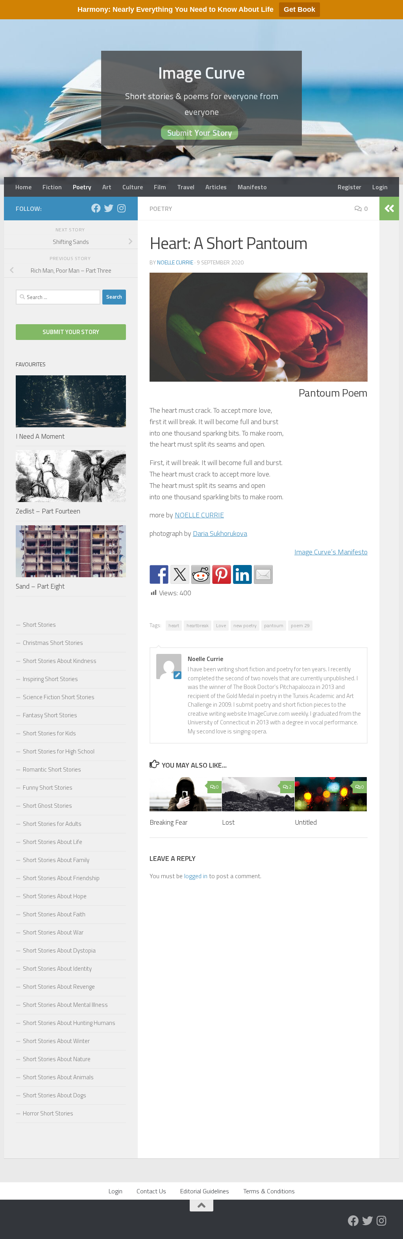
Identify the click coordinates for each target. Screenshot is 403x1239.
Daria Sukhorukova (220, 533)
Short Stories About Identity (57, 968)
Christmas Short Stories (53, 642)
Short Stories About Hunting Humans (69, 1022)
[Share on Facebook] (159, 574)
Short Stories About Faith (54, 914)
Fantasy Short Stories (50, 715)
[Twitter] (108, 208)
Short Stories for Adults (52, 823)
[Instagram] (121, 208)
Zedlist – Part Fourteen (48, 511)
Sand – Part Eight (40, 586)
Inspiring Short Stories (50, 678)
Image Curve (201, 72)
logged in (195, 876)
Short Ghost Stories (47, 805)
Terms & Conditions (269, 1191)
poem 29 (300, 625)
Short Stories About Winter (56, 1040)
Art (106, 187)
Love (221, 625)
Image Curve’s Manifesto (331, 552)
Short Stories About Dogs (54, 1095)
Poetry (82, 187)
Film (160, 187)
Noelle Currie (175, 262)
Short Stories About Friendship (61, 878)
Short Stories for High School (58, 751)
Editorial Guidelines (204, 1191)
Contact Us (151, 1191)
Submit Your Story (199, 132)
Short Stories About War (53, 932)
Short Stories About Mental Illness (65, 1004)
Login (380, 187)
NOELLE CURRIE (199, 515)
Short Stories (39, 624)
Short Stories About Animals (58, 1077)
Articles (216, 187)
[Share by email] (263, 574)
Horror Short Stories (48, 1113)
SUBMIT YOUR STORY (71, 331)
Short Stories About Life (52, 841)
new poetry (245, 625)
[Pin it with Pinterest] (221, 574)
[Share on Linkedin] (242, 574)
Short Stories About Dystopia (59, 950)
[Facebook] (96, 208)
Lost (228, 822)
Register (349, 187)
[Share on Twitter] (179, 574)
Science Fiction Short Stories (58, 697)
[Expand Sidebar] (389, 208)
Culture (132, 187)
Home (23, 187)
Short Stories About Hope (55, 896)
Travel (185, 187)
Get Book (299, 9)
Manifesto (252, 187)
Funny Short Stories (47, 787)
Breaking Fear (168, 822)
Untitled (306, 822)
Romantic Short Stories (52, 769)
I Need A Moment (40, 436)
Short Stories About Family (56, 859)
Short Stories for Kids (49, 733)
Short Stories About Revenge (59, 986)
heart (173, 625)
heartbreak (198, 625)
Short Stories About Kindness (59, 660)
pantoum (273, 625)
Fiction (52, 187)
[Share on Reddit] (200, 574)
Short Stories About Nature (57, 1059)
